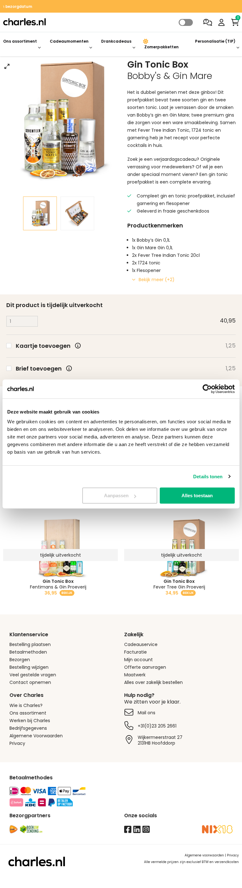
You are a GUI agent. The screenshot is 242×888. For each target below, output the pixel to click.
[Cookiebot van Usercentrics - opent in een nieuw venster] (207, 389)
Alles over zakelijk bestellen (153, 682)
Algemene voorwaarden (204, 855)
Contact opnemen (30, 682)
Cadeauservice (141, 644)
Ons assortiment (20, 41)
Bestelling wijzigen (29, 667)
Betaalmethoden (28, 652)
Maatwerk (135, 675)
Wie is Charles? (26, 705)
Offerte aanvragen (145, 667)
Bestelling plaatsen (30, 644)
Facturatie (135, 652)
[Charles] (80, 22)
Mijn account (138, 659)
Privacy (17, 743)
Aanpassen (116, 495)
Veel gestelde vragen (32, 675)
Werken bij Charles (29, 720)
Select (186, 22)
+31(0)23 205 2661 (157, 726)
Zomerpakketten (161, 47)
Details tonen (207, 476)
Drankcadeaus (116, 41)
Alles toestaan (197, 495)
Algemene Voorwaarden (36, 736)
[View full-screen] (7, 66)
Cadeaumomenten (69, 41)
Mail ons (146, 713)
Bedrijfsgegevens (28, 728)
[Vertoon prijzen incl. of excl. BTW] (186, 22)
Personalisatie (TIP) (215, 41)
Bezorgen (19, 659)
